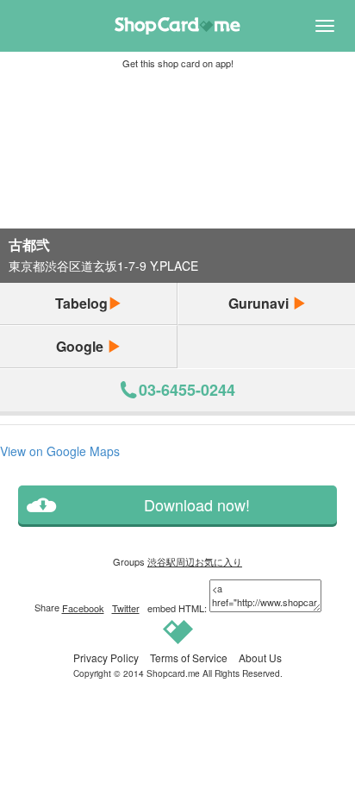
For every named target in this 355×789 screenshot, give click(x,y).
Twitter (126, 608)
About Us (260, 657)
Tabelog (81, 303)
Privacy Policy (106, 657)
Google (81, 346)
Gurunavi (260, 303)
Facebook (83, 608)
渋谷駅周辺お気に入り (194, 561)
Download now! (197, 505)
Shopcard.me (173, 673)
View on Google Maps (60, 451)
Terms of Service (188, 657)
